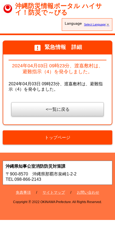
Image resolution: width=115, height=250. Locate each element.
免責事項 (23, 192)
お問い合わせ (88, 192)
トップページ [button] (57, 137)
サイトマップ (54, 192)
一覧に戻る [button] (59, 109)
